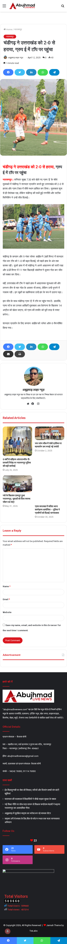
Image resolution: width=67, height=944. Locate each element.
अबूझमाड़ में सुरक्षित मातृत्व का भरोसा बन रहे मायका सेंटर (28, 813)
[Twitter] (20, 72)
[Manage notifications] (7, 931)
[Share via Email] (8, 354)
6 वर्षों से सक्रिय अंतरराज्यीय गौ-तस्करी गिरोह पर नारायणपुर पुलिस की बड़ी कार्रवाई (17, 462)
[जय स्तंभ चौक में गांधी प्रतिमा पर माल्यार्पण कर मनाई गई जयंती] (49, 433)
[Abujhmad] (22, 5)
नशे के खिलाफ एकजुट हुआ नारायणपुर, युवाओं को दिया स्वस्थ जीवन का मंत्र (16, 498)
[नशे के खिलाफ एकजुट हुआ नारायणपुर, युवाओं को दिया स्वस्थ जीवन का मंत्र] (17, 483)
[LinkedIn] (31, 72)
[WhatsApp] (43, 72)
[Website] (29, 404)
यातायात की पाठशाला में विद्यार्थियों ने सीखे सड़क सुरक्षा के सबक (30, 799)
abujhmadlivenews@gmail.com (22, 756)
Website (7, 612)
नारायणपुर (18, 29)
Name (6, 586)
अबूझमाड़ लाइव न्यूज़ (15, 57)
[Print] (20, 354)
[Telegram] (54, 72)
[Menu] (4, 7)
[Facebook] (8, 72)
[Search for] (62, 7)
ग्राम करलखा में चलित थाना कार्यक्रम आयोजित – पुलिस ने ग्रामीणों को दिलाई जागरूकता (47, 509)
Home (9, 29)
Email (6, 599)
